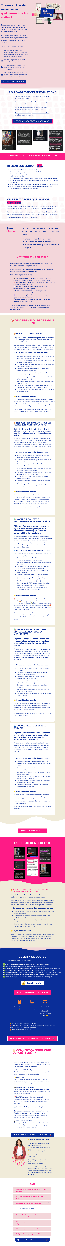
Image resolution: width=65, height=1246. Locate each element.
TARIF (24, 155)
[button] (32, 830)
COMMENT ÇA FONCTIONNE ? (40, 155)
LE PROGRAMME (14, 155)
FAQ (55, 155)
